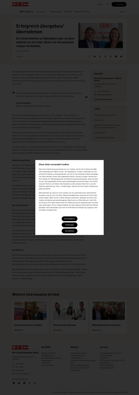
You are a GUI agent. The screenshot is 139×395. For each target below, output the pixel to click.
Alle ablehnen (69, 231)
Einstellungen (69, 225)
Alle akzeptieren (69, 219)
